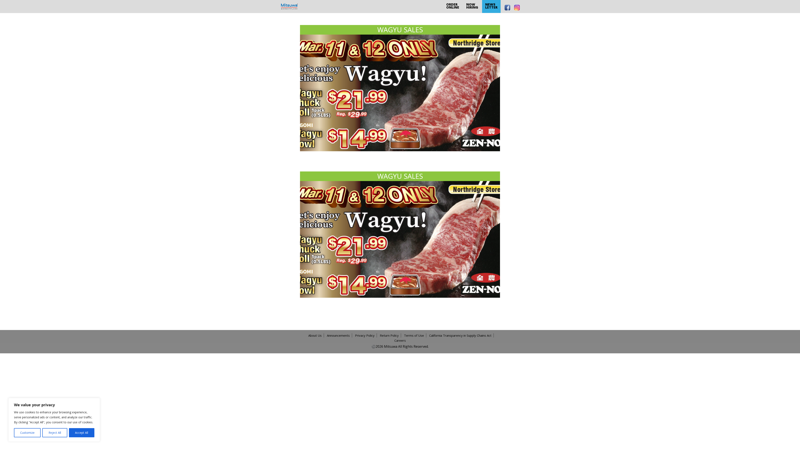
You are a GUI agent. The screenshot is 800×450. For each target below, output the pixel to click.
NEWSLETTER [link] (491, 6)
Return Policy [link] (389, 335)
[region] (54, 420)
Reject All (55, 433)
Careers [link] (400, 340)
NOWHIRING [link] (472, 6)
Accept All (81, 433)
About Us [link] (315, 335)
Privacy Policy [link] (365, 335)
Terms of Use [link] (414, 335)
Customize (27, 433)
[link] (289, 6)
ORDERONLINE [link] (452, 6)
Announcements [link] (338, 335)
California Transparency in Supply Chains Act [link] (460, 335)
